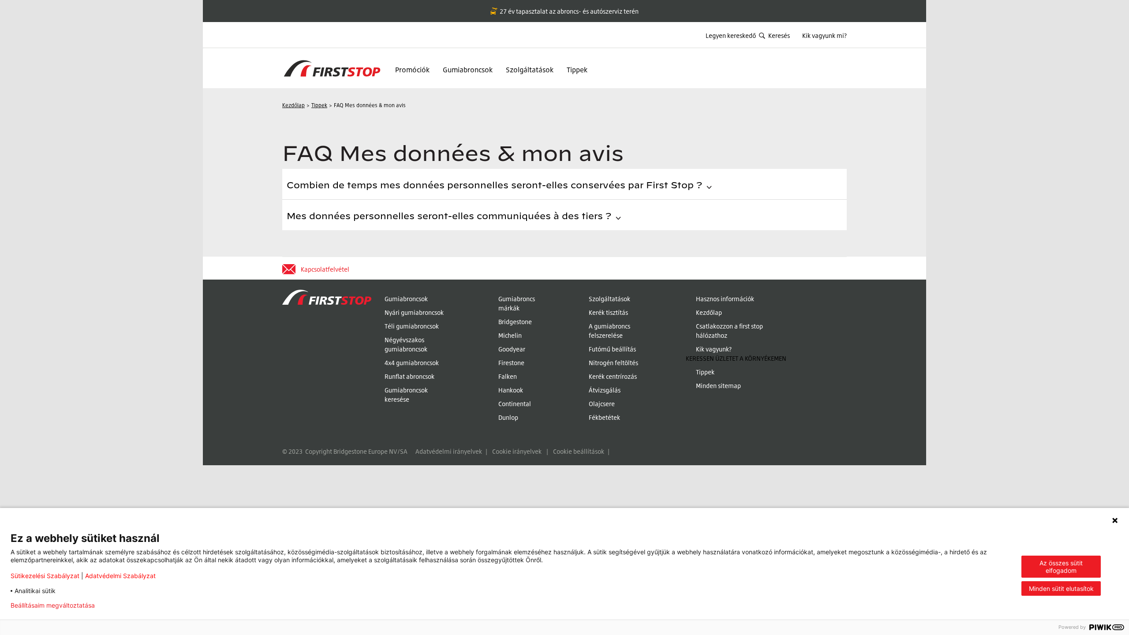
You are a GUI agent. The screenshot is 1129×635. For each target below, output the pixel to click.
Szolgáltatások (529, 69)
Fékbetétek (604, 417)
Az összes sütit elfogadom (1061, 566)
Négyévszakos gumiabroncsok (406, 344)
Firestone (511, 362)
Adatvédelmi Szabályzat (120, 575)
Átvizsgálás (605, 390)
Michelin (510, 335)
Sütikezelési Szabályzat (45, 575)
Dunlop (508, 417)
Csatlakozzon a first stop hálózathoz (729, 330)
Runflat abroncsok (409, 376)
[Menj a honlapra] (326, 356)
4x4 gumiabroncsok (412, 362)
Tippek (577, 69)
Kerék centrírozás (613, 376)
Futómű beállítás (612, 349)
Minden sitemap (718, 385)
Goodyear (511, 349)
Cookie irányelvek (517, 451)
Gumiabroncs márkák (516, 303)
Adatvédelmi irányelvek (448, 451)
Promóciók (412, 69)
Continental (514, 403)
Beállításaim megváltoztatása (53, 605)
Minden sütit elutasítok (1061, 588)
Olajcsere (602, 403)
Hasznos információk (725, 299)
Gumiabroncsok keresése (406, 394)
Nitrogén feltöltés (613, 362)
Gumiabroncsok (468, 69)
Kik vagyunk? (714, 349)
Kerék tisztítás (608, 312)
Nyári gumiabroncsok (414, 312)
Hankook (510, 390)
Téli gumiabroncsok (412, 326)
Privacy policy (129, 605)
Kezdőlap (709, 312)
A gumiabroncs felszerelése (609, 330)
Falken (507, 376)
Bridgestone (515, 321)
